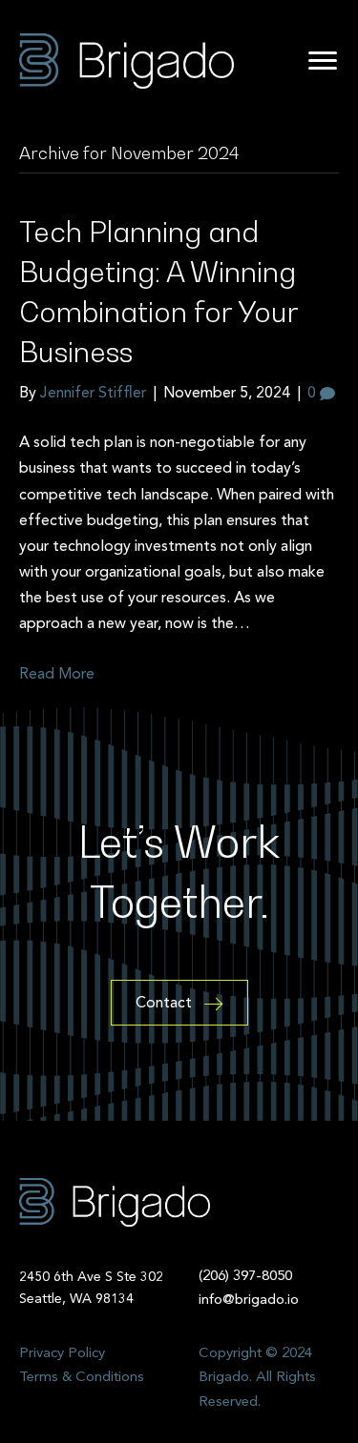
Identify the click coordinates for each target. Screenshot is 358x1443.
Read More (57, 674)
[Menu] (323, 61)
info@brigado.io (249, 1300)
